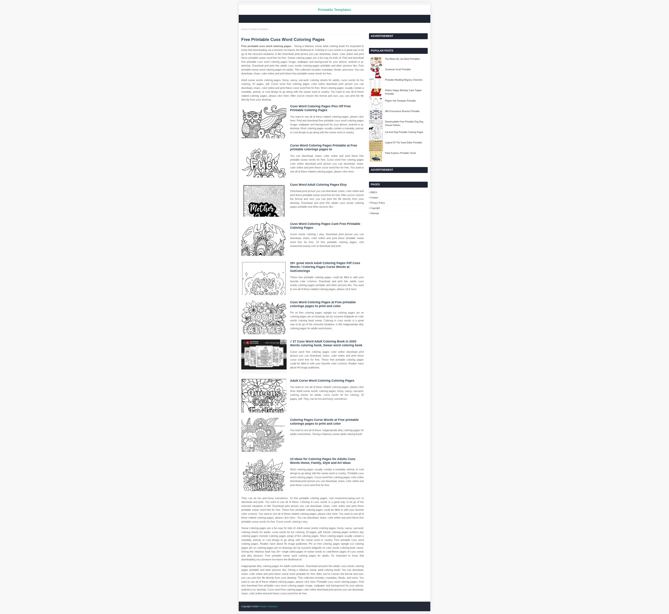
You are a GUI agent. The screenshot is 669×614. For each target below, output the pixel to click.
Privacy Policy (377, 203)
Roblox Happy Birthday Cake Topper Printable (403, 92)
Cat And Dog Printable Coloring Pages (404, 132)
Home (244, 29)
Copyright (375, 208)
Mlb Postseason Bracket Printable (402, 111)
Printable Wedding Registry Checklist (403, 80)
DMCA (373, 192)
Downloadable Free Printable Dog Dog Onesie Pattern (404, 123)
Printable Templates (334, 10)
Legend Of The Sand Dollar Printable (403, 142)
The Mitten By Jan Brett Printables (402, 59)
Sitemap (374, 213)
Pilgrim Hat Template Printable (400, 100)
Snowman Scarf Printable (398, 69)
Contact (374, 197)
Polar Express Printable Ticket (400, 153)
